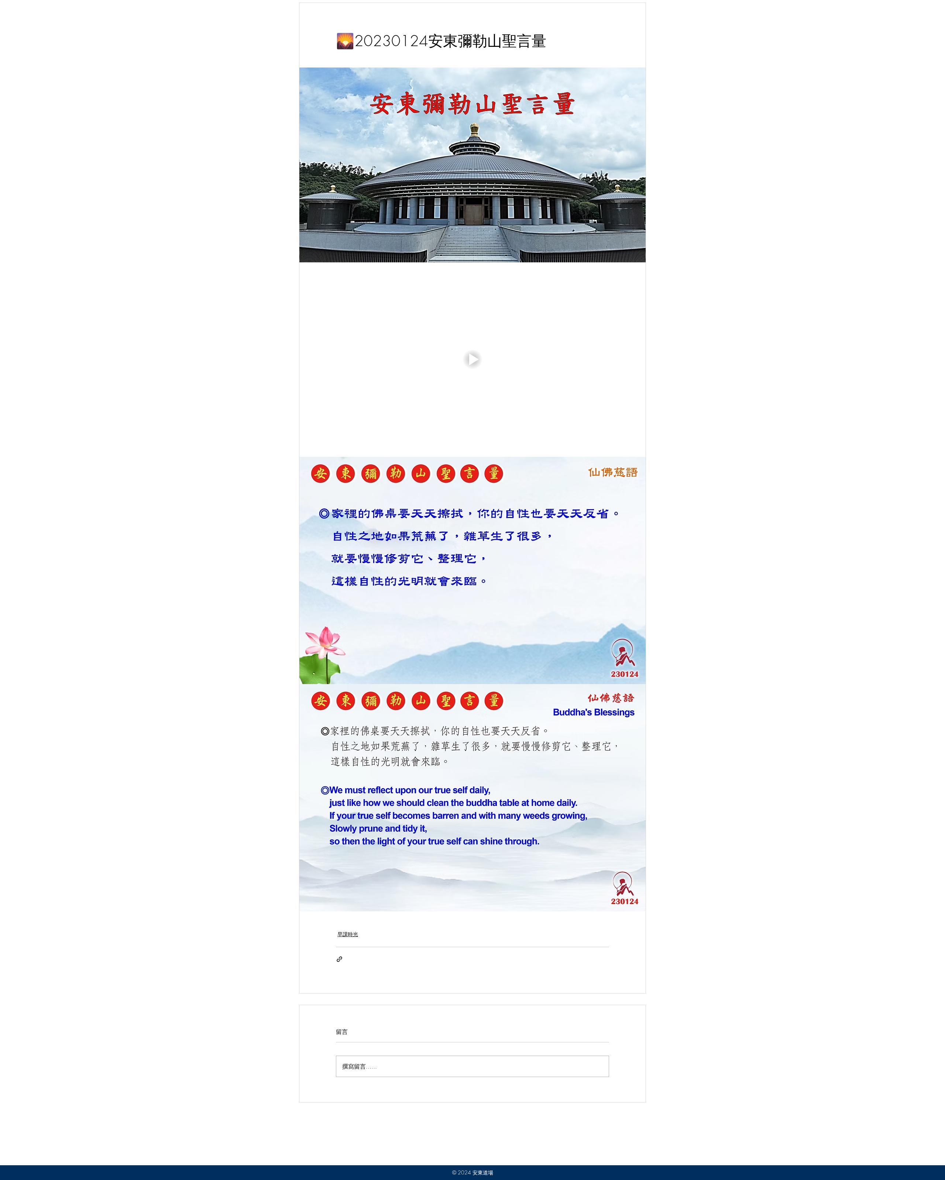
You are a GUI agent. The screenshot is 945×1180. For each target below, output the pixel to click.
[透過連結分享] (339, 959)
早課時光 (347, 934)
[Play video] (472, 359)
